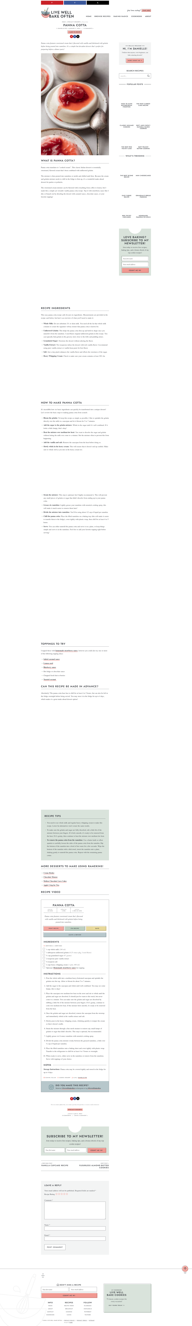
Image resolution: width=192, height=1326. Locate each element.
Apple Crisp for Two (51, 885)
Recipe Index (69, 1306)
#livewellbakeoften (94, 1088)
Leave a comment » (81, 1115)
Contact (50, 1312)
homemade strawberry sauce (67, 650)
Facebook (88, 1306)
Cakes (69, 1315)
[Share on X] (78, 36)
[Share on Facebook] (74, 36)
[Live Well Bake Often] (57, 12)
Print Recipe (54, 928)
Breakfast (69, 1309)
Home (88, 16)
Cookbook (136, 16)
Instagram (88, 1309)
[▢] (44, 949)
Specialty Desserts (74, 22)
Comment (48, 1200)
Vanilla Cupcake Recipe (54, 1165)
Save (97, 928)
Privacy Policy (69, 1320)
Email (47, 1235)
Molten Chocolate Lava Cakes (55, 881)
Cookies (69, 1312)
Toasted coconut (50, 679)
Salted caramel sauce (52, 659)
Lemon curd (48, 663)
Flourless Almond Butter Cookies (94, 1166)
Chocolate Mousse (51, 877)
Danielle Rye (62, 28)
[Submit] (148, 75)
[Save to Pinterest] (71, 36)
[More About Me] (135, 31)
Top (185, 1269)
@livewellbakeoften (68, 1088)
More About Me (134, 60)
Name (47, 1225)
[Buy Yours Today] (139, 1298)
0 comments (66, 1115)
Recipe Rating (49, 1194)
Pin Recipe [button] (75, 928)
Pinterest (87, 1312)
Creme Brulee (49, 873)
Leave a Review (75, 935)
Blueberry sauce (50, 667)
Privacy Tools (82, 1320)
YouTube (88, 1315)
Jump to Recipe (75, 32)
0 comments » (89, 28)
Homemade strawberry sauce (64, 967)
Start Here (146, 10)
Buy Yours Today (116, 1305)
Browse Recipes (102, 16)
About (148, 16)
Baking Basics (121, 16)
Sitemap (91, 1320)
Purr (70, 1322)
